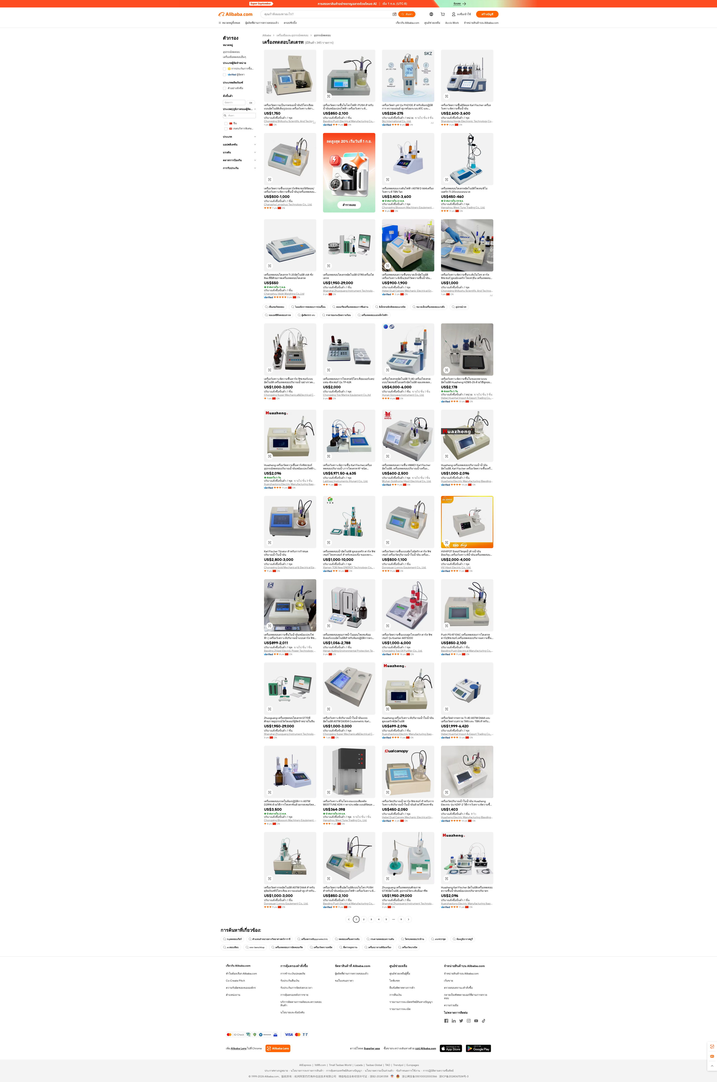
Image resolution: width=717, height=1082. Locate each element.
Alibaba (267, 35)
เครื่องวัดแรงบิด (409, 947)
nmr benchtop (256, 947)
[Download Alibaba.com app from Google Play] (478, 1048)
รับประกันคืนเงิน (289, 980)
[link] (712, 1046)
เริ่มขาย (448, 980)
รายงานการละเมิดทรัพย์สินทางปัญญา (411, 1001)
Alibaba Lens (238, 1048)
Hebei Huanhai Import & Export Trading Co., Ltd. (467, 397)
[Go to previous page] (348, 919)
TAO (387, 1065)
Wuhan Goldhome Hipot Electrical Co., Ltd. (406, 481)
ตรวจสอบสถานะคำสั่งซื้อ (458, 987)
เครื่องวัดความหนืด (323, 947)
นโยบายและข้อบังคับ (292, 1012)
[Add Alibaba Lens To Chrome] (278, 1048)
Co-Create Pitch (235, 980)
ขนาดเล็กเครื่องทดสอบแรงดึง (430, 307)
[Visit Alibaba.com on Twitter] (461, 1021)
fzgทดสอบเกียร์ (234, 939)
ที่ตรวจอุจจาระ (350, 947)
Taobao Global (374, 1065)
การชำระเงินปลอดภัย (292, 973)
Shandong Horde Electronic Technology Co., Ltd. (467, 121)
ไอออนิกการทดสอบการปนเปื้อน (310, 307)
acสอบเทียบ (233, 947)
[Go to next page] (408, 919)
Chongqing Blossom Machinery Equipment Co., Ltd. (408, 207)
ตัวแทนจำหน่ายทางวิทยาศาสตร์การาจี (271, 939)
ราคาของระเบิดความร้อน (338, 315)
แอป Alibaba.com (425, 1048)
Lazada (359, 1065)
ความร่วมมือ (451, 1005)
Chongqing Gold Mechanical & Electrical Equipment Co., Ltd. (290, 567)
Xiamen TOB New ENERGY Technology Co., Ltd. (349, 567)
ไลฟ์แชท (394, 980)
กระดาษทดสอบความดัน (382, 939)
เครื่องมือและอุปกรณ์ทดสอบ (292, 35)
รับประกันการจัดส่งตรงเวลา (296, 987)
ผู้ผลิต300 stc (308, 315)
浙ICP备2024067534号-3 (453, 1076)
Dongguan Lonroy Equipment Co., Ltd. (404, 567)
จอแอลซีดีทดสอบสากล (280, 315)
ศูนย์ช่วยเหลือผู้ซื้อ (399, 973)
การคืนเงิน (395, 994)
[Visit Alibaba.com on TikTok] (483, 1021)
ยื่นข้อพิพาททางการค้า (402, 987)
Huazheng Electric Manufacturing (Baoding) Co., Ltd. (467, 481)
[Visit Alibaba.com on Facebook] (446, 1021)
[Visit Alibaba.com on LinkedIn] (453, 1021)
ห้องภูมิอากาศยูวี (465, 939)
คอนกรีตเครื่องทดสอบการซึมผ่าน (352, 307)
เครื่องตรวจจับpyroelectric (314, 939)
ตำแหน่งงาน (233, 994)
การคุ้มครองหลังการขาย (294, 994)
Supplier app (372, 1048)
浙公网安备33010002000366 (419, 1076)
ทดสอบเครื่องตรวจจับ (349, 939)
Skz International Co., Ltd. (396, 121)
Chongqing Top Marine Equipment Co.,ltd (347, 394)
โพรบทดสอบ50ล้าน (414, 939)
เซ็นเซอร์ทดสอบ (276, 307)
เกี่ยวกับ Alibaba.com (238, 965)
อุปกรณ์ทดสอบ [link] (322, 35)
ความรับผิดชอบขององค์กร (241, 987)
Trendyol (398, 1065)
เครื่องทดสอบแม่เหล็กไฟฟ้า (374, 315)
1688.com (320, 1065)
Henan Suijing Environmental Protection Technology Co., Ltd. (349, 650)
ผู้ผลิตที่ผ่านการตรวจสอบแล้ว (351, 973)
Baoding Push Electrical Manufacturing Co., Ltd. (349, 121)
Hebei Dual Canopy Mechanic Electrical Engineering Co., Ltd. (408, 290)
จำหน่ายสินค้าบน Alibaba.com (461, 973)
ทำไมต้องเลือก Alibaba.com (241, 973)
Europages (412, 1065)
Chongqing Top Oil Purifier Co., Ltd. (402, 650)
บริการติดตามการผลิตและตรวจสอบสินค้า (301, 1003)
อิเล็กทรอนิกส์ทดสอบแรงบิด (392, 307)
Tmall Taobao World (340, 1065)
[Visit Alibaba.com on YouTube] (476, 1021)
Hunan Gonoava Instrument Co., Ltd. (403, 394)
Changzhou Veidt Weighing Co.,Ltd (284, 293)
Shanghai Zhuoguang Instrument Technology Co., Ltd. (349, 290)
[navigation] (239, 477)
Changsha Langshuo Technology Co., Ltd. (288, 204)
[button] (394, 14)
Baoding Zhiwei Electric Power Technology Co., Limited (290, 650)
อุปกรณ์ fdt (461, 307)
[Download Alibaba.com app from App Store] (451, 1048)
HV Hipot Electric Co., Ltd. (456, 567)
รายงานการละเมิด (400, 1009)
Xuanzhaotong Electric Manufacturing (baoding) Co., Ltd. (290, 484)
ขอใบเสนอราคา (344, 980)
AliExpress (305, 1065)
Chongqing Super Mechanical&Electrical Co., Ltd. (290, 394)
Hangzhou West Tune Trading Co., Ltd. (463, 207)
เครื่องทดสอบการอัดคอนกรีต (289, 947)
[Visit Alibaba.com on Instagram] (468, 1021)
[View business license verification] (392, 1076)
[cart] (443, 14)
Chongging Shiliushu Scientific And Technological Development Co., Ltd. (290, 121)
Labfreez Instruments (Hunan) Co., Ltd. (345, 481)
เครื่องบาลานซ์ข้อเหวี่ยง (379, 947)
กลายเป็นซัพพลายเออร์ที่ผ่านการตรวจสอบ (465, 996)
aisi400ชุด (440, 939)
